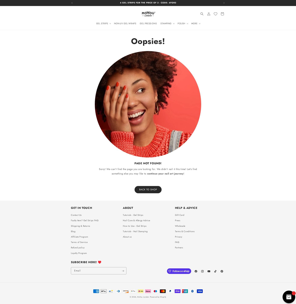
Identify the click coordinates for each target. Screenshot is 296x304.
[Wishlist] (215, 13)
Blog (73, 231)
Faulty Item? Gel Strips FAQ (84, 220)
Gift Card (179, 215)
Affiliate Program (79, 236)
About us (127, 236)
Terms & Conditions (185, 231)
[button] (103, 23)
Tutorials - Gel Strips (133, 215)
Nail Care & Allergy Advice (136, 220)
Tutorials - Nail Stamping (135, 231)
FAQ (177, 242)
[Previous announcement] (72, 3)
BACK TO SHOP (148, 189)
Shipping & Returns (80, 225)
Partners (179, 247)
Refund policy (78, 247)
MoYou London (143, 297)
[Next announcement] (224, 3)
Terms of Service (79, 242)
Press (177, 220)
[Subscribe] (122, 271)
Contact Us (76, 215)
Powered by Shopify (158, 297)
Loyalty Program (79, 253)
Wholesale (180, 225)
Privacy (178, 236)
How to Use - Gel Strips (134, 225)
